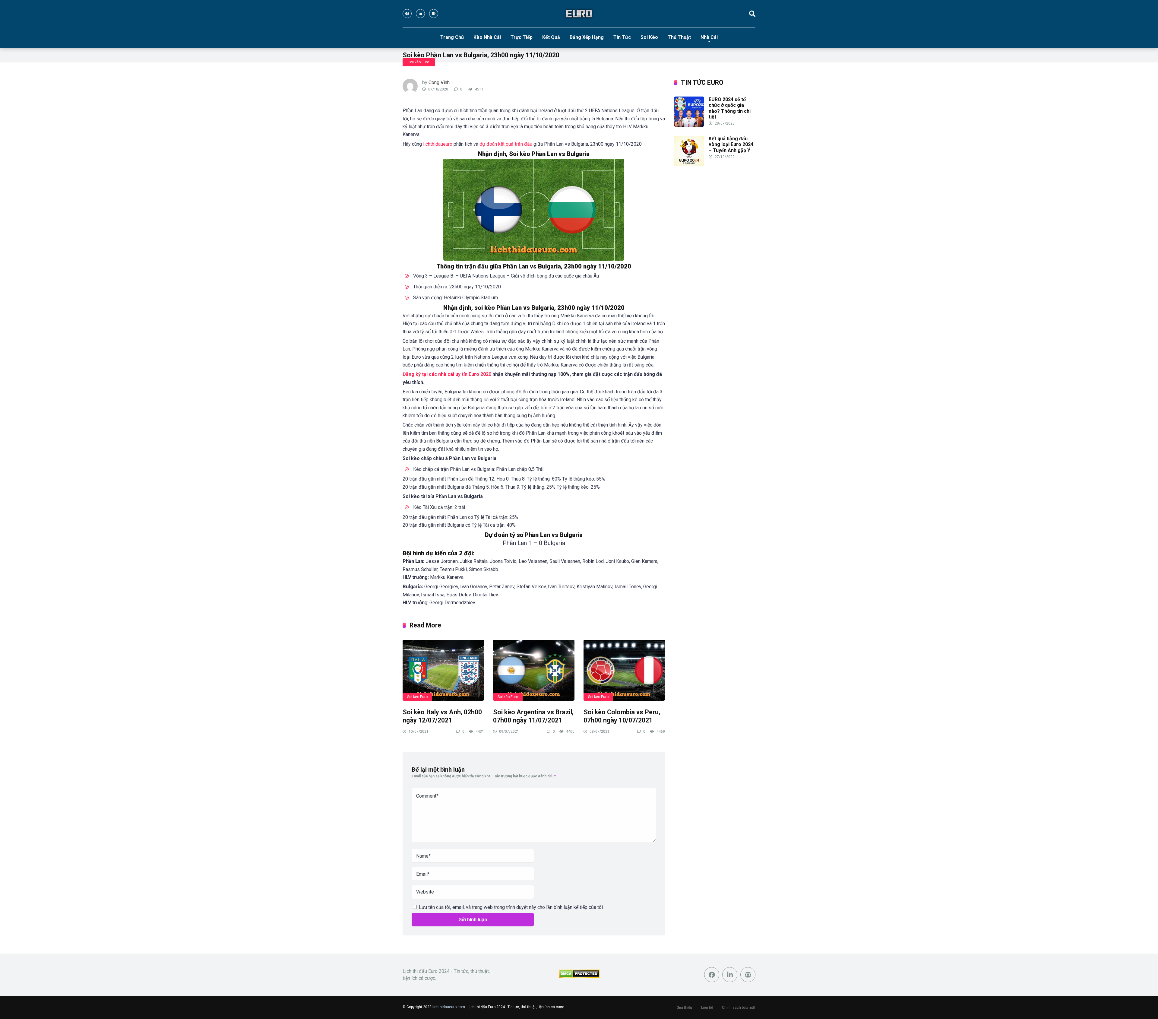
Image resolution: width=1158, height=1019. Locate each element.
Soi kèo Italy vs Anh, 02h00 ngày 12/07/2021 (442, 716)
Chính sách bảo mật (738, 1007)
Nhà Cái (709, 37)
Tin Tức (622, 37)
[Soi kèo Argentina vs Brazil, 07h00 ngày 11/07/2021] (533, 670)
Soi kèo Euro (419, 62)
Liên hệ (707, 1007)
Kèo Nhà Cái (487, 37)
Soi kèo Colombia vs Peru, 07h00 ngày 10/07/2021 (622, 716)
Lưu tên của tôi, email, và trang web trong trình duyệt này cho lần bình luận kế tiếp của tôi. (511, 907)
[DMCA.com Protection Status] (579, 976)
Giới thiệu (684, 1007)
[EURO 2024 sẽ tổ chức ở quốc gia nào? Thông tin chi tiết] (689, 125)
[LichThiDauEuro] (579, 14)
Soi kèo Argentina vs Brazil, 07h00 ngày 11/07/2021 (533, 716)
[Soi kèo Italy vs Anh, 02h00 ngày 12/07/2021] (443, 670)
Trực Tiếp (522, 37)
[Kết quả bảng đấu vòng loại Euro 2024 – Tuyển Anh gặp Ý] (689, 164)
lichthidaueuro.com (448, 1007)
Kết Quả (551, 37)
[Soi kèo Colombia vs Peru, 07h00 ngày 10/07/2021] (624, 670)
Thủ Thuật (679, 37)
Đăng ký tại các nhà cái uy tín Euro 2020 (447, 374)
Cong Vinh (439, 82)
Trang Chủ (452, 37)
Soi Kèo (649, 37)
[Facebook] (407, 13)
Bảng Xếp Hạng (587, 37)
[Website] (433, 13)
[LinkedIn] (420, 13)
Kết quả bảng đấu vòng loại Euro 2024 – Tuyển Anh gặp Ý (731, 144)
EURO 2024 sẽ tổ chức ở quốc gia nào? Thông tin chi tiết (730, 108)
